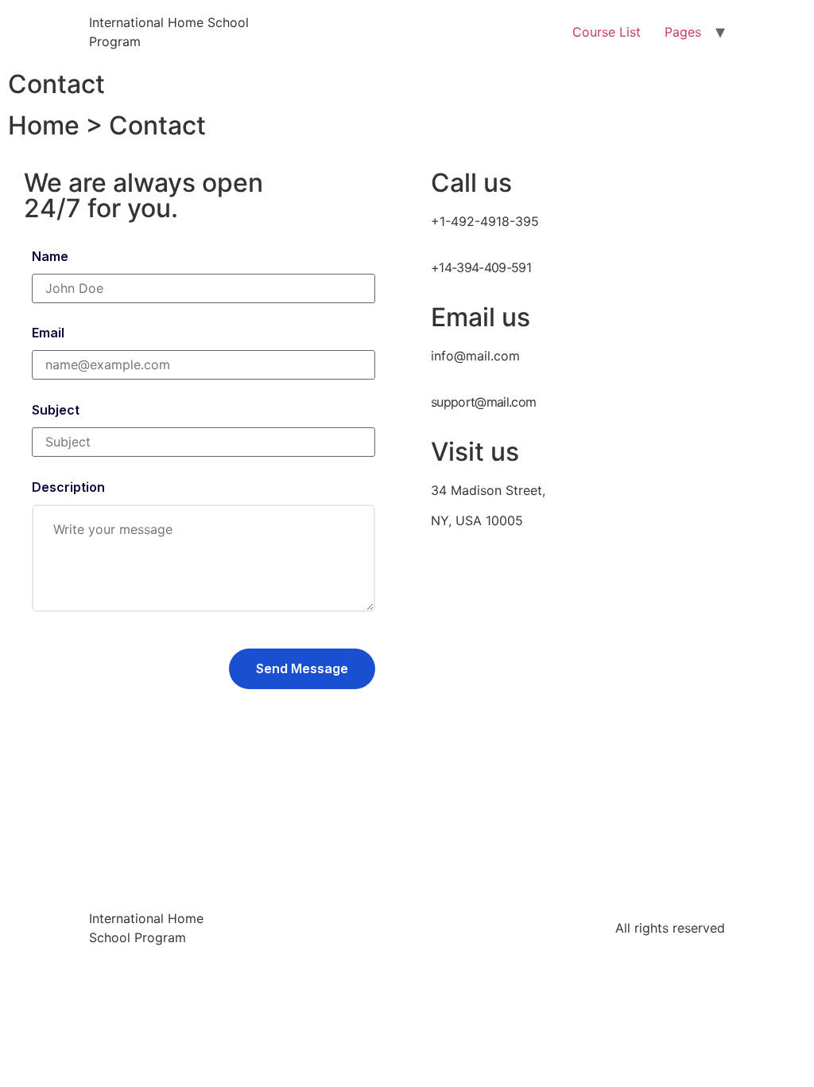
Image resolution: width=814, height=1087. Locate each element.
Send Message (302, 668)
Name (50, 256)
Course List (606, 32)
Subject (55, 410)
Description (68, 487)
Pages (683, 32)
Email (48, 333)
